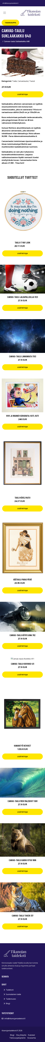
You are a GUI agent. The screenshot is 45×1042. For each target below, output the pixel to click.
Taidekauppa (10, 23)
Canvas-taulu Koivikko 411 (22, 663)
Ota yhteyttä (21, 1035)
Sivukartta (31, 1038)
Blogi (8, 1003)
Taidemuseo (11, 999)
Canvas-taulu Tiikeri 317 (22, 915)
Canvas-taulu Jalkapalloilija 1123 (22, 297)
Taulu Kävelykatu (22, 497)
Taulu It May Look (22, 242)
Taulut (32, 81)
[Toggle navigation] (5, 13)
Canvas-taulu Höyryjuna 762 (22, 635)
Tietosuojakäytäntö (17, 1038)
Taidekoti (10, 990)
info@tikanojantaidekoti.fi (10, 3)
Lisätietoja (22, 94)
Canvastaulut (23, 81)
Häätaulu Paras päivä (22, 579)
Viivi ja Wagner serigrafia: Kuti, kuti (22, 415)
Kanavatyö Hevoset (22, 745)
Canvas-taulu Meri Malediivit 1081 (22, 801)
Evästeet (31, 1035)
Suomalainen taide (13, 994)
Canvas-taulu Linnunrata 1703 (22, 356)
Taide (14, 81)
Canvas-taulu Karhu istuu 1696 (22, 860)
